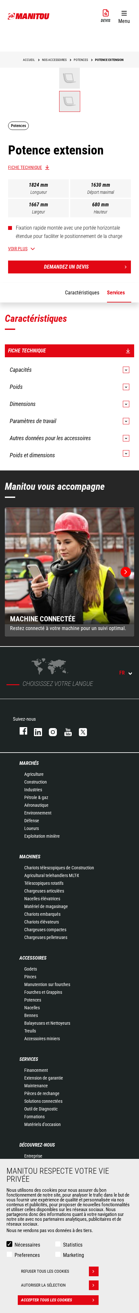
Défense (31, 820)
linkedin (34, 731)
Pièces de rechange (41, 1093)
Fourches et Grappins (43, 992)
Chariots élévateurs (41, 921)
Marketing (73, 1255)
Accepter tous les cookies (46, 1300)
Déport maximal (100, 192)
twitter (79, 731)
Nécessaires (27, 1245)
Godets (30, 969)
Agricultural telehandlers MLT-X (51, 875)
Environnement (37, 812)
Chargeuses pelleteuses (45, 937)
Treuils (30, 1030)
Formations (34, 1116)
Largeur (38, 212)
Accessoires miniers (42, 1038)
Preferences (27, 1255)
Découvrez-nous (37, 1145)
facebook (20, 731)
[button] (124, 15)
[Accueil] (29, 16)
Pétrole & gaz (36, 797)
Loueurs (31, 828)
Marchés (29, 763)
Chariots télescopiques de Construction (59, 867)
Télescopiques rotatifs (43, 883)
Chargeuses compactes (45, 929)
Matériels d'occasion (42, 1124)
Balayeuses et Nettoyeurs (47, 1023)
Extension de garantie (43, 1078)
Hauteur (100, 212)
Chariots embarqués (42, 914)
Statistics (72, 1245)
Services (28, 1059)
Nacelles (32, 1007)
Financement (36, 1070)
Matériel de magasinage (46, 906)
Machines (29, 857)
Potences (32, 999)
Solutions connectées (43, 1101)
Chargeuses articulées (44, 890)
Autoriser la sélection (43, 1285)
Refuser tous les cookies (45, 1271)
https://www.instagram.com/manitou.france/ (49, 731)
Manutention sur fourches (47, 984)
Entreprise (33, 1156)
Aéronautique (36, 805)
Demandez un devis (66, 267)
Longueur (38, 192)
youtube (65, 731)
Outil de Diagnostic (41, 1108)
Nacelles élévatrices (42, 898)
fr (122, 673)
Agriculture (34, 774)
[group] (69, 572)
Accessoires (33, 958)
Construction (35, 782)
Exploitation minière (42, 836)
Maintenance (36, 1085)
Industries (33, 789)
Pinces (30, 976)
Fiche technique (25, 167)
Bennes (31, 1015)
